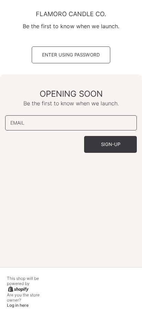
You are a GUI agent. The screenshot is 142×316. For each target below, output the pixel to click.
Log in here (18, 305)
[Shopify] (18, 288)
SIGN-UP (110, 144)
